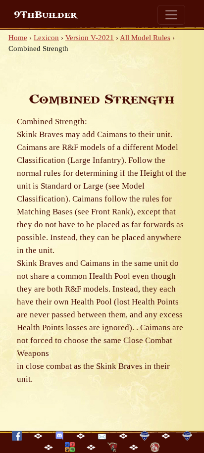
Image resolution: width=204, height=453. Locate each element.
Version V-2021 (89, 38)
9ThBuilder (45, 15)
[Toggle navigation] (171, 15)
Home (17, 38)
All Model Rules (145, 38)
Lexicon (46, 38)
